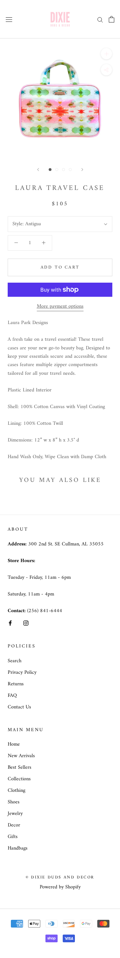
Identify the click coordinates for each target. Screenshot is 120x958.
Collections (19, 779)
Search (14, 661)
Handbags (18, 848)
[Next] (82, 169)
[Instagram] (25, 623)
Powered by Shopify (60, 887)
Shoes (14, 802)
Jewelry (15, 813)
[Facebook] (10, 623)
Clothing (16, 790)
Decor (14, 825)
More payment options (60, 306)
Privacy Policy (22, 672)
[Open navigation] (9, 19)
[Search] (100, 19)
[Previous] (38, 169)
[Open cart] (111, 19)
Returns (16, 684)
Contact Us (19, 707)
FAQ (12, 695)
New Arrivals (21, 756)
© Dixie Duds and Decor (60, 877)
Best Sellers (19, 767)
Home (14, 744)
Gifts (13, 837)
